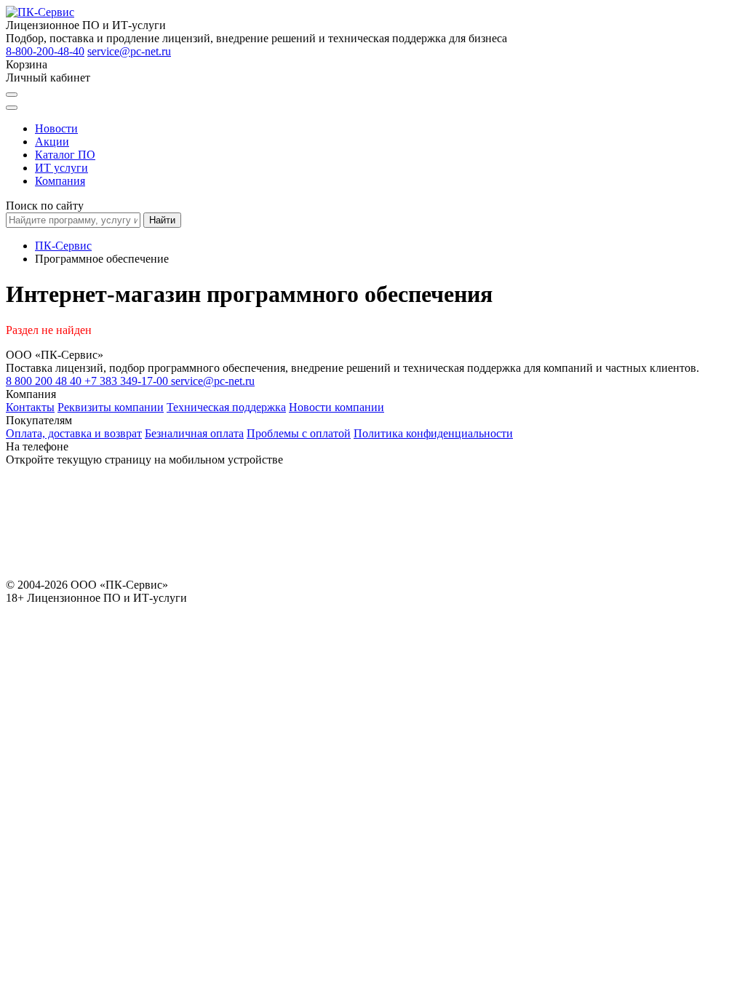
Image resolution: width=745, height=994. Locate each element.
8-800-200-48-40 (45, 51)
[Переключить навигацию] (11, 108)
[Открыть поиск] (11, 94)
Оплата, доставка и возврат (74, 433)
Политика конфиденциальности (433, 433)
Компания (60, 181)
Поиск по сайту (45, 205)
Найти (162, 220)
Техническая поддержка (226, 407)
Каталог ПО (65, 154)
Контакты (30, 407)
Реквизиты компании (110, 407)
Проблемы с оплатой (299, 433)
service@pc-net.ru (129, 51)
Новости (56, 128)
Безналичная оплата (194, 433)
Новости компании (336, 407)
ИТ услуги (61, 168)
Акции (52, 141)
